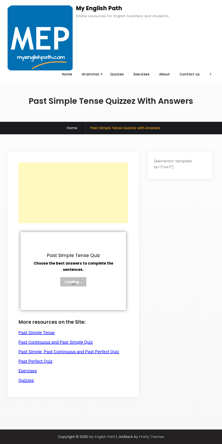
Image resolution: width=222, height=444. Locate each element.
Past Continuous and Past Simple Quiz (55, 342)
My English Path (99, 8)
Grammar (91, 74)
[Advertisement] (73, 193)
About (164, 74)
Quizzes (117, 74)
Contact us (190, 74)
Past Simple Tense (36, 332)
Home (67, 74)
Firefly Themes (151, 436)
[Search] (210, 74)
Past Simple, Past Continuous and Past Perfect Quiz (68, 351)
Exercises (142, 74)
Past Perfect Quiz (35, 361)
